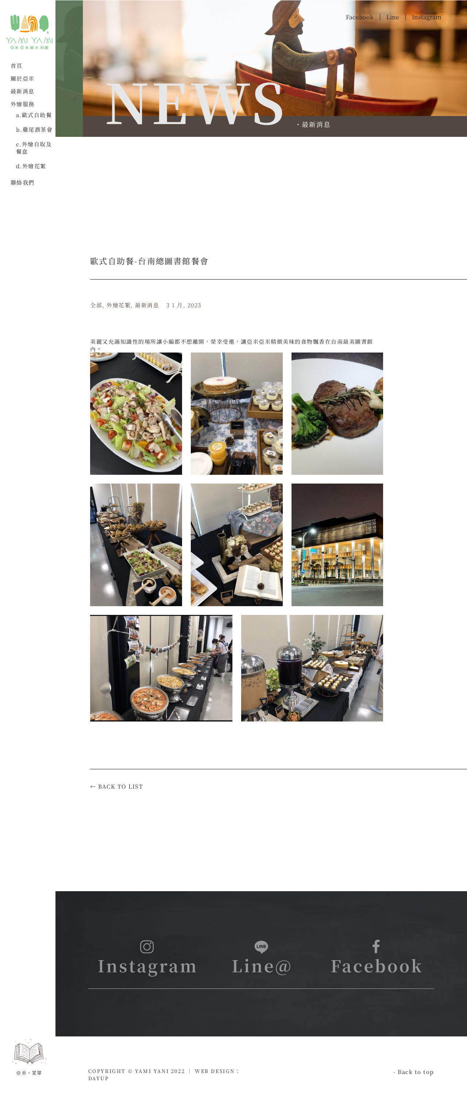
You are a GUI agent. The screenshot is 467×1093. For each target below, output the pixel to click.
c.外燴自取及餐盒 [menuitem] (34, 147)
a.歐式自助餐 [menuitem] (34, 115)
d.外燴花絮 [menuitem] (31, 166)
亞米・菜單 (29, 1072)
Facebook (360, 17)
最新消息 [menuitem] (23, 91)
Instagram (426, 17)
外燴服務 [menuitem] (23, 104)
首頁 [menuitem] (17, 65)
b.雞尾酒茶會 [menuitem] (34, 129)
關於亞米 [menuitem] (23, 78)
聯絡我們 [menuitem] (23, 182)
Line (392, 17)
